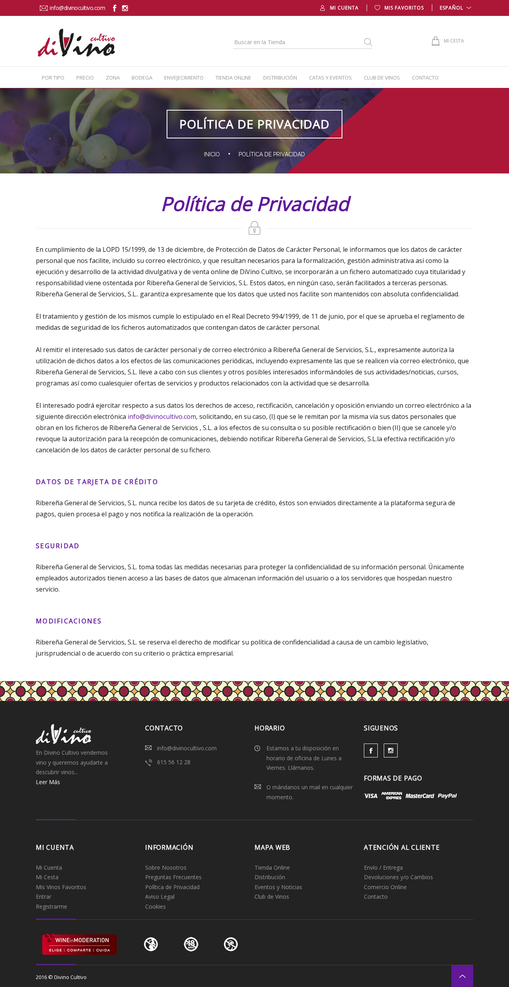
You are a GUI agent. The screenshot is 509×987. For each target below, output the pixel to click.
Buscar (368, 42)
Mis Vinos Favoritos (61, 887)
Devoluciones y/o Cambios (398, 877)
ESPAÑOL (451, 7)
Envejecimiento (184, 77)
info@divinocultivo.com (77, 8)
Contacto (425, 77)
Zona (113, 77)
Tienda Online (233, 77)
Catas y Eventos (330, 77)
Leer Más (48, 782)
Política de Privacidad (172, 887)
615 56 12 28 (173, 762)
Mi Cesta (47, 877)
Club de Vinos (382, 77)
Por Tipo (53, 77)
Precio (85, 77)
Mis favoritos (404, 7)
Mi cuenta (344, 7)
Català (455, 17)
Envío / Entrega (383, 867)
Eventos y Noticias (278, 887)
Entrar (43, 896)
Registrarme (51, 906)
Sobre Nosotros (166, 867)
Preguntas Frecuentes (173, 877)
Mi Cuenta (49, 867)
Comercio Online (385, 887)
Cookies (155, 906)
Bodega (142, 77)
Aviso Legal (160, 896)
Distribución (280, 77)
